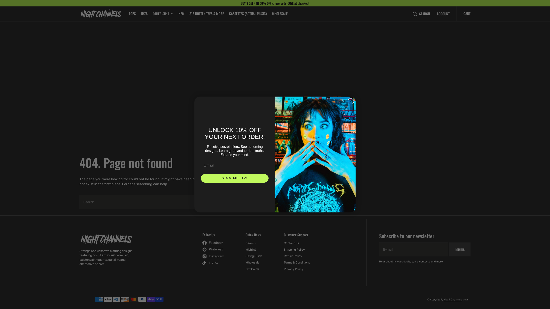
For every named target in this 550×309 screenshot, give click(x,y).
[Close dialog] (350, 101)
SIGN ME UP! (235, 178)
